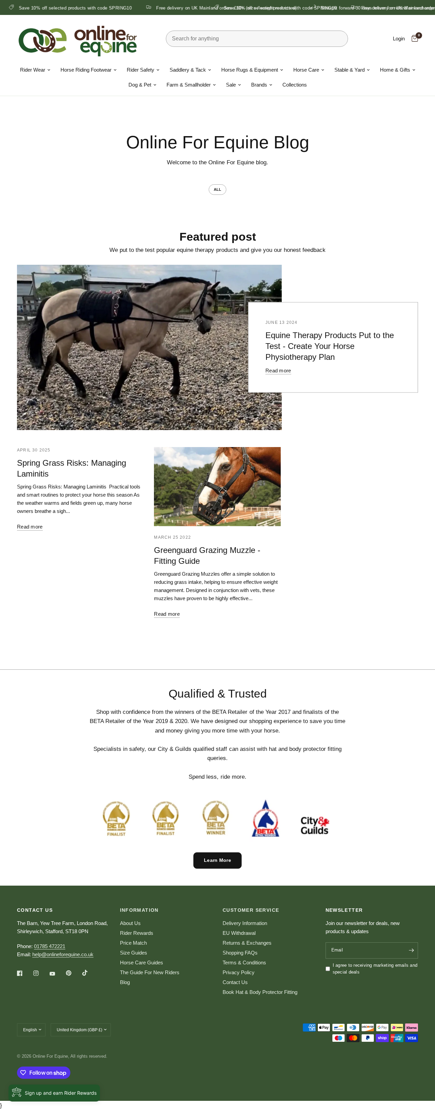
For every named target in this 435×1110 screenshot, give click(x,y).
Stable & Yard (349, 70)
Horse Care (306, 70)
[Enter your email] (411, 950)
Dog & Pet (139, 85)
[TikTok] (89, 972)
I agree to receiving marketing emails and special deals (375, 969)
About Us (130, 923)
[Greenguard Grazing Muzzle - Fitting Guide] (217, 486)
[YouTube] (57, 973)
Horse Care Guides (141, 962)
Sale (231, 85)
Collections (294, 85)
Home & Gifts (395, 70)
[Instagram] (40, 973)
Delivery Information (245, 923)
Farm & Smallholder (189, 85)
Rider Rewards (136, 933)
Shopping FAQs (240, 953)
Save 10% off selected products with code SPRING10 (261, 7)
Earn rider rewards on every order (145, 7)
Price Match (133, 943)
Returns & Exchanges (247, 943)
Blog (125, 982)
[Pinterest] (73, 972)
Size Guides (133, 953)
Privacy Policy (239, 972)
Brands (259, 85)
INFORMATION (139, 910)
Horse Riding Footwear (85, 70)
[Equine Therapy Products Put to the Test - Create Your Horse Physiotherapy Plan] (149, 347)
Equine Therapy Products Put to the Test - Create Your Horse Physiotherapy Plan (329, 346)
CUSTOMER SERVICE (251, 910)
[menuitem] (35, 69)
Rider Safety (140, 70)
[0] (413, 38)
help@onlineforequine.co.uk (62, 954)
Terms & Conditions (244, 962)
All (217, 189)
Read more (278, 370)
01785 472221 (49, 946)
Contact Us (235, 982)
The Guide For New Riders (149, 972)
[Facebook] (24, 973)
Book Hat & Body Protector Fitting (260, 992)
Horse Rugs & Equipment (249, 70)
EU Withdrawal (239, 933)
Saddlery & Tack (188, 70)
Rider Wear (32, 70)
